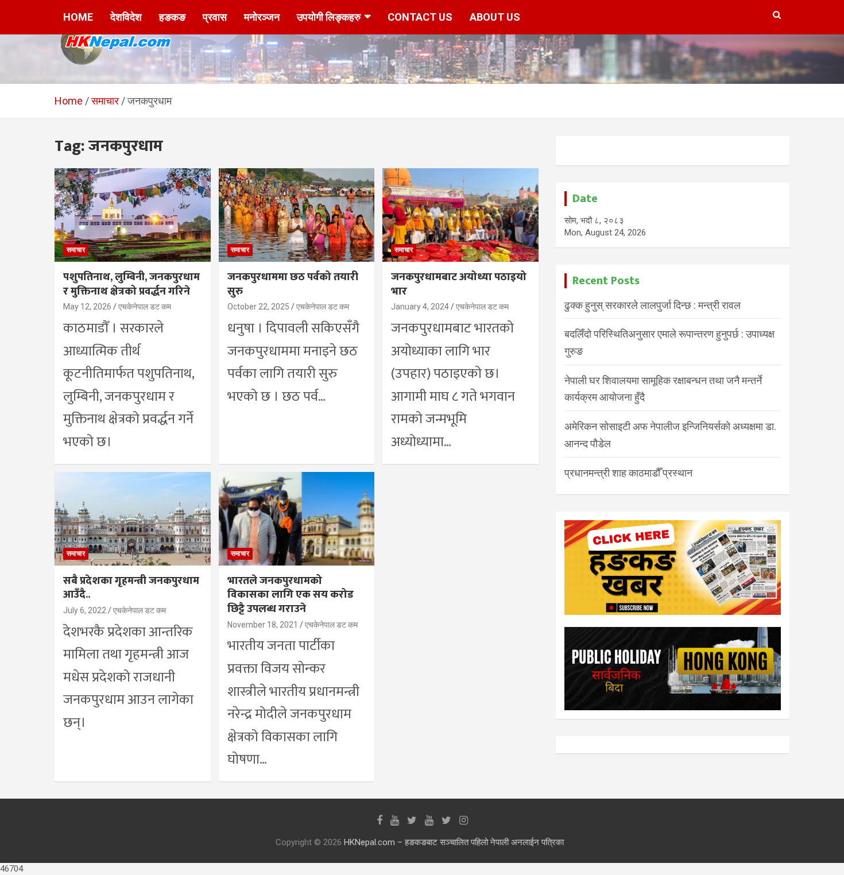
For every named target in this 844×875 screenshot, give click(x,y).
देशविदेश (126, 17)
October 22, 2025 (258, 306)
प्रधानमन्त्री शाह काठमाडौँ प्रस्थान (628, 473)
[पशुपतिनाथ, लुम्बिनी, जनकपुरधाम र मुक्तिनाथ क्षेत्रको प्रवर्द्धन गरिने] (132, 215)
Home (78, 17)
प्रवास (215, 17)
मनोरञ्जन (262, 17)
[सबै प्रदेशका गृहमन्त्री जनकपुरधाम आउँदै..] (132, 518)
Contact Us (420, 17)
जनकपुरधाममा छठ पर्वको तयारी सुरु (292, 284)
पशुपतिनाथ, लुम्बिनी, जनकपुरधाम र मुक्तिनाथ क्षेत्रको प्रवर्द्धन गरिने (131, 284)
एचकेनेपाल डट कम (144, 306)
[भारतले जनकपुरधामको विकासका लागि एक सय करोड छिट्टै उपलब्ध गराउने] (296, 518)
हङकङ (172, 17)
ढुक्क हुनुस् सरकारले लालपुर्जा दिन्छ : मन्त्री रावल (652, 305)
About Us (495, 17)
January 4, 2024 (420, 306)
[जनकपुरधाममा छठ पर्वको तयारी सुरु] (296, 215)
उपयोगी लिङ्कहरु (329, 17)
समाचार (76, 250)
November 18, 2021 (262, 624)
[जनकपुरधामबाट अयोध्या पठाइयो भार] (460, 215)
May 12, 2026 (87, 306)
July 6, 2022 (84, 610)
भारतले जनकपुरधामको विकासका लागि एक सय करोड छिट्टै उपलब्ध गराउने (290, 595)
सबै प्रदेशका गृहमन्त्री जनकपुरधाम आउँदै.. (131, 588)
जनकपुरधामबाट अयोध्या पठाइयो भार (458, 284)
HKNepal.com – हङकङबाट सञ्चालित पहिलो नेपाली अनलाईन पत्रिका (454, 842)
